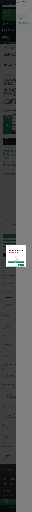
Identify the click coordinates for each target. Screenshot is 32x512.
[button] (21, 265)
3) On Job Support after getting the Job (15, 253)
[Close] (24, 246)
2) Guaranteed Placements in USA (15, 252)
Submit (16, 262)
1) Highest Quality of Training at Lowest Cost (16, 251)
